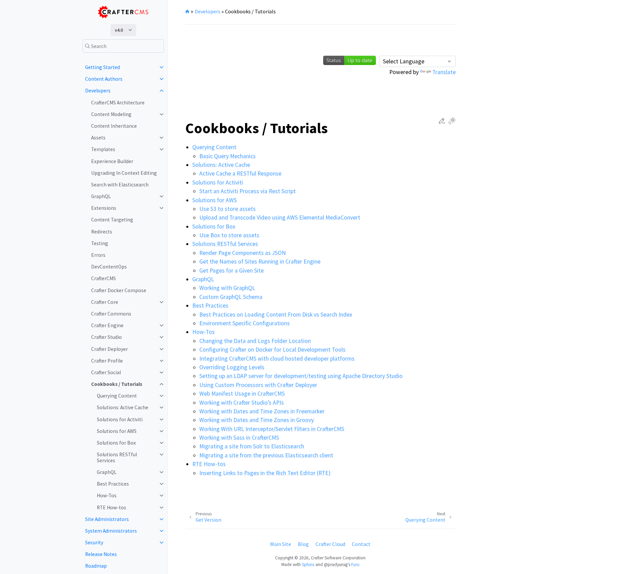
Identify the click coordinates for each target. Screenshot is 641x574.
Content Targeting (112, 219)
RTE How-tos (111, 507)
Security (94, 542)
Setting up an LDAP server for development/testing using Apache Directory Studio (301, 376)
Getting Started (102, 67)
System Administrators (111, 531)
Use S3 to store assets (227, 208)
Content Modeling (111, 114)
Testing (99, 243)
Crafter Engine (107, 325)
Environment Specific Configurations (244, 323)
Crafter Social (106, 372)
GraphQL (101, 196)
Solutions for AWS (117, 431)
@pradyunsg (336, 564)
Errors (98, 255)
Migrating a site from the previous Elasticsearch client (266, 455)
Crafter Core (104, 302)
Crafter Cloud (330, 544)
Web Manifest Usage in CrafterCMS (242, 393)
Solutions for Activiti (120, 419)
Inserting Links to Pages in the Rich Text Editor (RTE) (265, 473)
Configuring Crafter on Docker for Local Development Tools (272, 349)
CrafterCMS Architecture (118, 102)
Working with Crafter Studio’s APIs (241, 402)
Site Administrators (107, 519)
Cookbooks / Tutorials (116, 384)
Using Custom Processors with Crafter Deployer (258, 385)
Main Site (280, 544)
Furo (355, 564)
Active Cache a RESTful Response (240, 173)
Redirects (101, 231)
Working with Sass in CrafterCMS (239, 437)
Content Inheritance (114, 126)
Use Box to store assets (229, 235)
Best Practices (113, 484)
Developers (98, 90)
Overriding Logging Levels (231, 367)
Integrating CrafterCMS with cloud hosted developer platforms (277, 358)
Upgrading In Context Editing (124, 173)
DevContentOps (109, 266)
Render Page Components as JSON (242, 252)
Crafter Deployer (109, 349)
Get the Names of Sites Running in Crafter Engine (259, 261)
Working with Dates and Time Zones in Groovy (256, 420)
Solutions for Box (116, 443)
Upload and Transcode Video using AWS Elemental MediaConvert (279, 217)
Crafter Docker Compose (118, 290)
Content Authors (104, 79)
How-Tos (107, 495)
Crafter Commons (111, 314)
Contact (361, 544)
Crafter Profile (107, 361)
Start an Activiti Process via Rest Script (247, 191)
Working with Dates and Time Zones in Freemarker (262, 411)
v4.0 (119, 30)
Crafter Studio (106, 337)
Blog (303, 544)
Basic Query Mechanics (227, 156)
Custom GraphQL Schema (230, 297)
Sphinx (308, 564)
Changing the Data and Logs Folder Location (255, 341)
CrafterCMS (103, 278)
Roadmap (96, 566)
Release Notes (101, 554)
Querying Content (117, 396)
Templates (103, 149)
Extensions (103, 208)
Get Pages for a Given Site (231, 270)
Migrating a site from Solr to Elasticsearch (251, 446)
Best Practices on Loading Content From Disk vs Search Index (275, 314)
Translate (444, 72)
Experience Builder (112, 161)
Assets (98, 137)
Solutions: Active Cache (122, 407)
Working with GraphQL (227, 288)
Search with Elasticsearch (120, 184)
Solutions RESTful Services (117, 457)
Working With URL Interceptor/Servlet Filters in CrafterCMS (271, 429)
